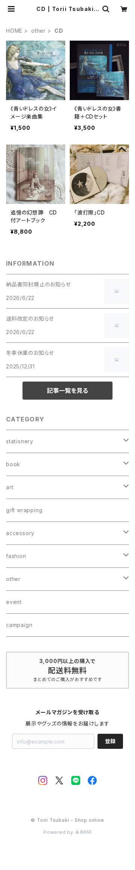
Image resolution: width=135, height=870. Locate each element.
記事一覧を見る (67, 390)
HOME (14, 30)
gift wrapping (24, 510)
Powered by (59, 832)
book (13, 464)
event (14, 602)
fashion (16, 556)
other (38, 30)
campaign (19, 625)
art (9, 487)
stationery (19, 441)
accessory (20, 533)
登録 (110, 741)
